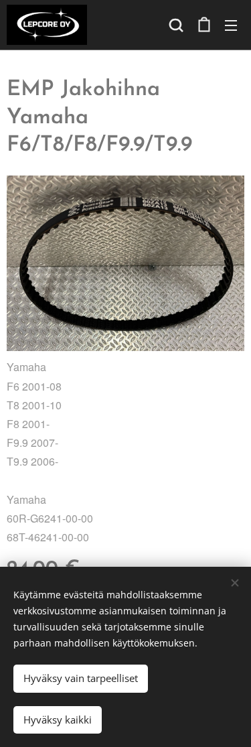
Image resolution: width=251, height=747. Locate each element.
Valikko (231, 24)
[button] (176, 25)
